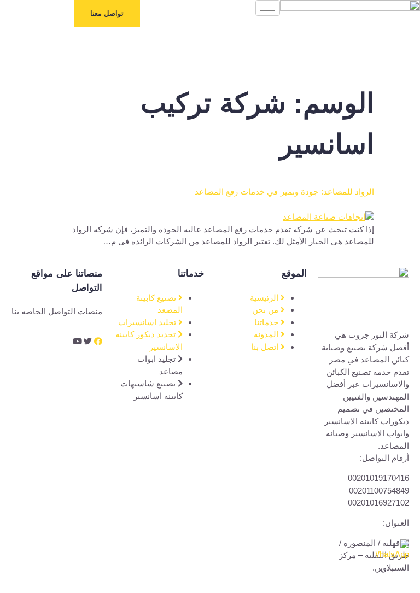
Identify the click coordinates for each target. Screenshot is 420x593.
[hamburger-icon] (267, 8)
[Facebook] (98, 341)
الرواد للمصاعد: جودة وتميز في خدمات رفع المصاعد (285, 191)
